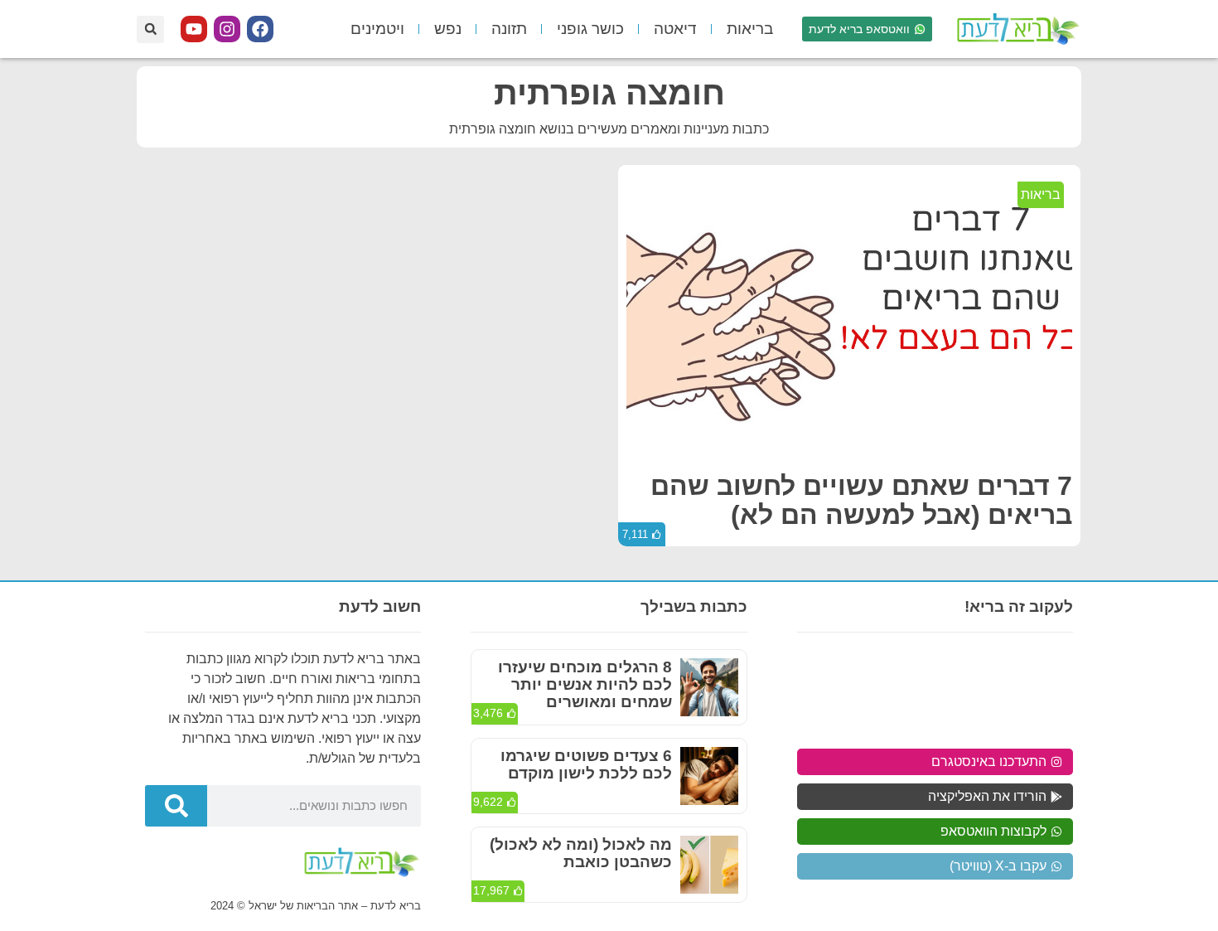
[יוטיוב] (194, 29)
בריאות (750, 28)
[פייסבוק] (260, 29)
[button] (150, 29)
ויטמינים (377, 28)
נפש (448, 28)
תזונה (509, 28)
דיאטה (675, 28)
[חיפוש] (176, 806)
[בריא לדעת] (1015, 29)
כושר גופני (590, 28)
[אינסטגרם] (227, 29)
